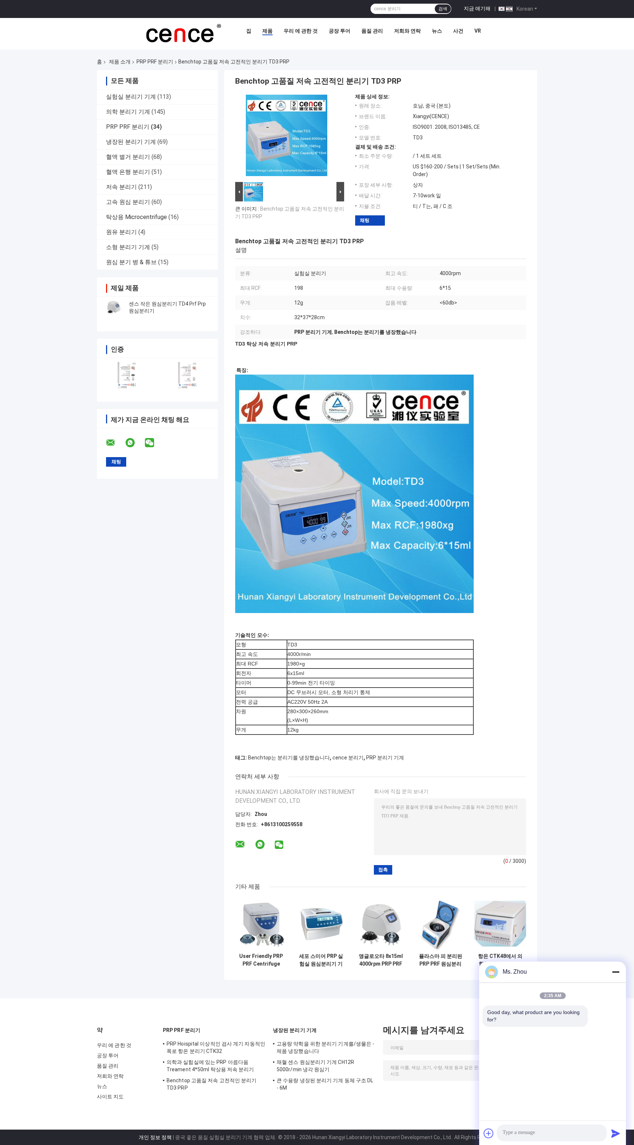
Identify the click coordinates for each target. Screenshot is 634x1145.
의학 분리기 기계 (128, 111)
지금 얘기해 (477, 8)
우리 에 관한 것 (301, 31)
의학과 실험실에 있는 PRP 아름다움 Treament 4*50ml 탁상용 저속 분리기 (210, 1065)
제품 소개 (120, 62)
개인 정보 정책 (155, 1137)
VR (477, 31)
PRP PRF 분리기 (154, 62)
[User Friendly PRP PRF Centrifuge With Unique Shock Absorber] (261, 923)
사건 (458, 31)
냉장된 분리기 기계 (131, 141)
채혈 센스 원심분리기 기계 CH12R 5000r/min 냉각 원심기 (315, 1065)
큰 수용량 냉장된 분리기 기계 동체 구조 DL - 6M (325, 1084)
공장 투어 (339, 31)
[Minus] (615, 971)
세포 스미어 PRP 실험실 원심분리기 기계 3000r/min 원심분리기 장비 (321, 960)
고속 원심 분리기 (128, 201)
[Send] (616, 1133)
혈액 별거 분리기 (128, 156)
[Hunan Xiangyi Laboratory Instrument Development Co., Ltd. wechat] (154, 443)
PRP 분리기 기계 (385, 758)
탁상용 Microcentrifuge (136, 217)
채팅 (364, 220)
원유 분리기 (121, 232)
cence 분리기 (348, 758)
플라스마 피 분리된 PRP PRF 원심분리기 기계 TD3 (440, 960)
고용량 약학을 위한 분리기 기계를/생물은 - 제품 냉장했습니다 (325, 1047)
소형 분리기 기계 (128, 247)
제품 (267, 31)
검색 (442, 8)
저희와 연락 (407, 31)
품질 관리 (372, 31)
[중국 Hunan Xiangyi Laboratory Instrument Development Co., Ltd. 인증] (127, 375)
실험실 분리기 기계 (131, 96)
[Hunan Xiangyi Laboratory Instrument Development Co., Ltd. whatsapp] (134, 443)
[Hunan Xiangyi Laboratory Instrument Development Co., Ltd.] (182, 33)
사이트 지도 (110, 1097)
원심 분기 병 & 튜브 (131, 262)
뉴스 (437, 31)
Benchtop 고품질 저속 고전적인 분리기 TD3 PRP (211, 1084)
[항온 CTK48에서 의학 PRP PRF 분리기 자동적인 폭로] (500, 923)
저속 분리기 (121, 186)
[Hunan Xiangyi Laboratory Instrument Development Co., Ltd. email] (115, 443)
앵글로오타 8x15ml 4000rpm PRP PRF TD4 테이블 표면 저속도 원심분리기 (380, 960)
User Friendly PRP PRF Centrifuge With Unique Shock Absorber (261, 960)
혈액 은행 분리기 (128, 171)
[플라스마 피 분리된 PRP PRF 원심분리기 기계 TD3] (440, 923)
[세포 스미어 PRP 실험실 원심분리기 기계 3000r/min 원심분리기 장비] (321, 923)
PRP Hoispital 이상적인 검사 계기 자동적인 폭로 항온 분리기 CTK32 (216, 1047)
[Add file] (489, 1133)
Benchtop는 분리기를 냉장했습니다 (289, 758)
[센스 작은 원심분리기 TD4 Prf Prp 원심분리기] (113, 307)
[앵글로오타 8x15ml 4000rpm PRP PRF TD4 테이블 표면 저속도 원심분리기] (381, 923)
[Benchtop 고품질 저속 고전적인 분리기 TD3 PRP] (286, 137)
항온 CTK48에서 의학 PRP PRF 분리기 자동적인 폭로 (500, 960)
